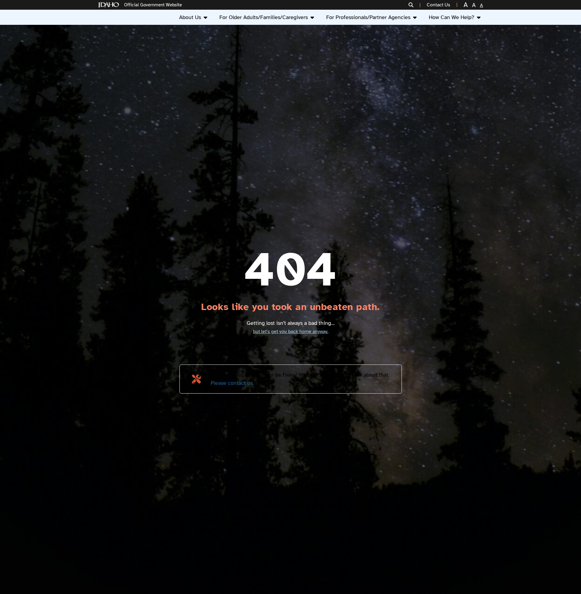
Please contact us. (232, 383)
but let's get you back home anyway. (290, 331)
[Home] (110, 5)
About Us (190, 17)
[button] (415, 4)
